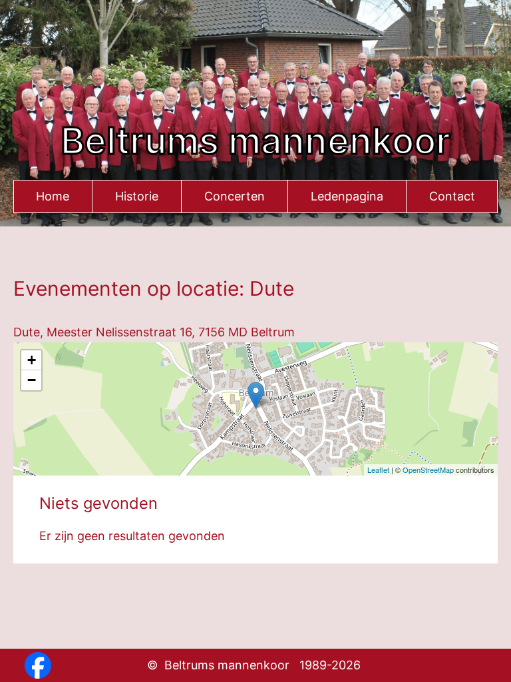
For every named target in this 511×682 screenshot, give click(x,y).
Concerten (234, 196)
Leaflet (378, 469)
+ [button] (31, 360)
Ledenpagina (347, 196)
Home (52, 196)
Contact (452, 196)
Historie (136, 196)
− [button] (31, 380)
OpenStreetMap (428, 469)
